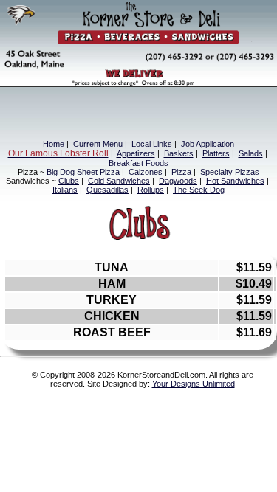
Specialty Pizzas (229, 171)
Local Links (151, 143)
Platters (216, 153)
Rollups (150, 189)
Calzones (146, 171)
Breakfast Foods (138, 163)
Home (53, 143)
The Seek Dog (199, 189)
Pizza (181, 171)
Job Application (207, 143)
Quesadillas (107, 189)
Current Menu (98, 143)
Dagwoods (178, 180)
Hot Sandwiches (235, 180)
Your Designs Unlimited (193, 383)
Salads (251, 153)
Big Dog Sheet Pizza (83, 171)
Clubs (68, 180)
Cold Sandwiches (119, 180)
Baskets (179, 153)
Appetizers (136, 153)
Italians (65, 189)
